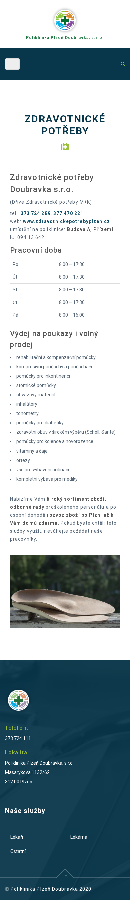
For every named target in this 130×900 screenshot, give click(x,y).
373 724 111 (18, 738)
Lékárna (78, 837)
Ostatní (18, 851)
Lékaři (16, 837)
